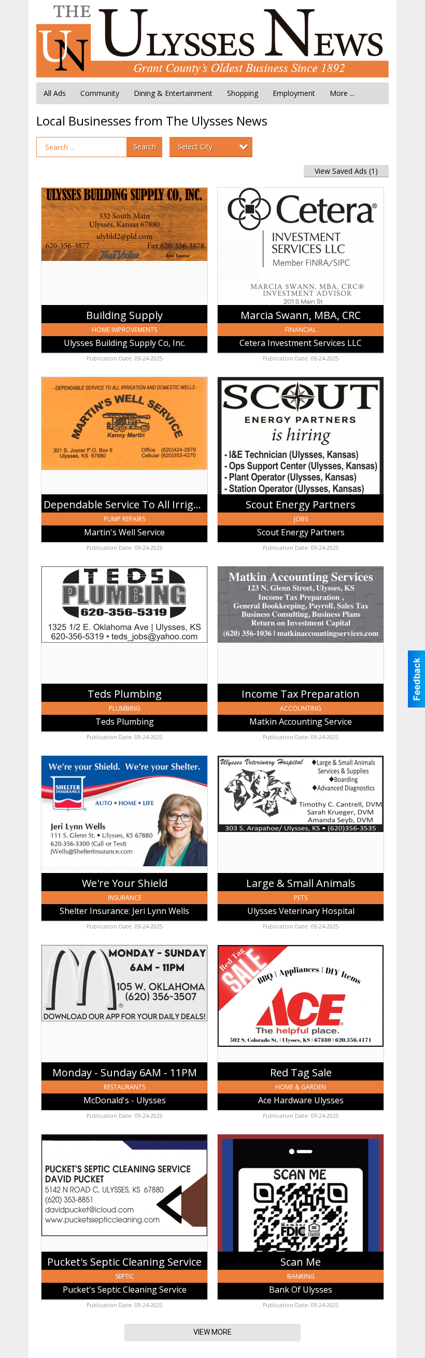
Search (144, 146)
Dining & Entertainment (173, 93)
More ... (342, 93)
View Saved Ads (346, 171)
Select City (195, 146)
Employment (294, 93)
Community (99, 93)
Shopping (242, 93)
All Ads (55, 93)
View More (212, 1332)
